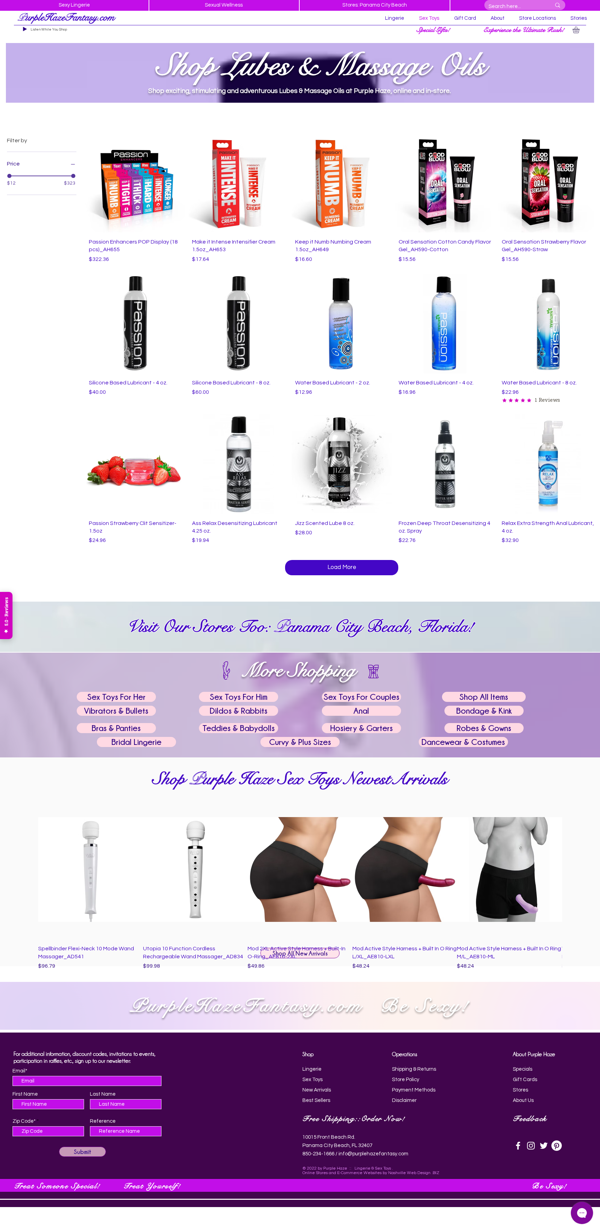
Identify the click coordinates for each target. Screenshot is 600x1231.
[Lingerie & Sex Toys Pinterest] (556, 1145)
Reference (103, 1121)
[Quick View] (135, 182)
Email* (19, 1070)
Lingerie (362, 1168)
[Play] (25, 29)
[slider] (9, 176)
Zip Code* (24, 1121)
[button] (434, 29)
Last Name (103, 1094)
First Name (25, 1094)
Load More (341, 567)
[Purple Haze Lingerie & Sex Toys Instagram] (531, 1145)
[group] (300, 884)
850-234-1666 (318, 1153)
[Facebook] (518, 1145)
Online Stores (315, 1173)
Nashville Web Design (409, 1173)
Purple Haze (335, 1168)
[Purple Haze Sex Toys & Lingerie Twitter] (544, 1145)
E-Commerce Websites (359, 1173)
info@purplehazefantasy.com (373, 1153)
